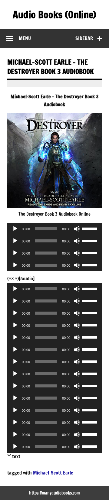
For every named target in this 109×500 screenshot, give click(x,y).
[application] (54, 229)
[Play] (15, 229)
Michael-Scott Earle (53, 472)
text (16, 456)
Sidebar (84, 38)
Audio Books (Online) (54, 15)
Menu (25, 38)
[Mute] (77, 229)
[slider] (90, 228)
